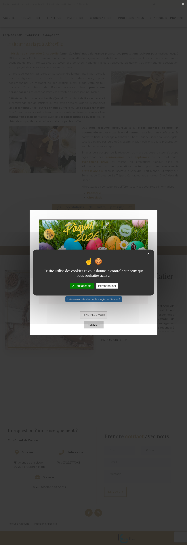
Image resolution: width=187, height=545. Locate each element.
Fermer (94, 324)
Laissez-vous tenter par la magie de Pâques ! (93, 299)
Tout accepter (83, 285)
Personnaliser (107, 285)
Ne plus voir (95, 315)
